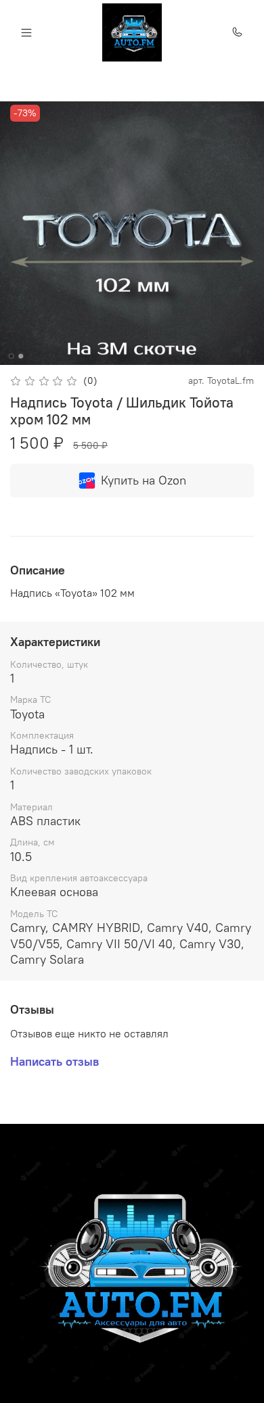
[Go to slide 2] (21, 356)
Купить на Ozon (143, 480)
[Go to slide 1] (11, 356)
